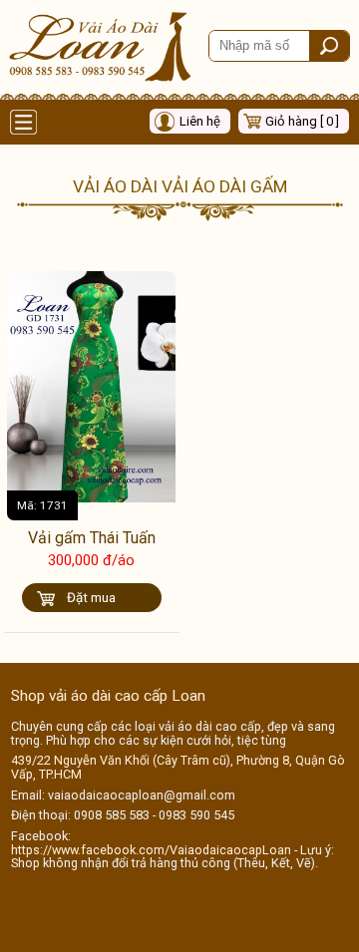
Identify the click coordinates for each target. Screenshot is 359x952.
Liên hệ (200, 121)
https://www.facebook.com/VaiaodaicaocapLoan (151, 849)
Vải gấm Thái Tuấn (92, 537)
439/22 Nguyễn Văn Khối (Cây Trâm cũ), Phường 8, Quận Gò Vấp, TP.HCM (178, 767)
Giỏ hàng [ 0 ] (302, 121)
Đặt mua (91, 597)
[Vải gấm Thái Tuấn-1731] (91, 497)
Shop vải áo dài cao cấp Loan (108, 696)
